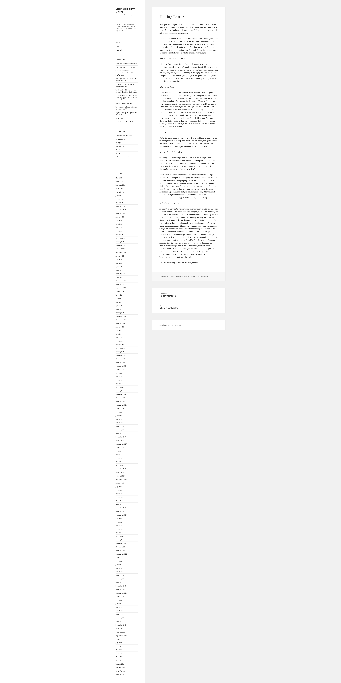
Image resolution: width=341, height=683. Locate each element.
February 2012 (120, 660)
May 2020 (119, 338)
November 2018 (121, 398)
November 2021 (121, 281)
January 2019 (120, 391)
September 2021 (121, 288)
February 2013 (120, 618)
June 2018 (119, 416)
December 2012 (121, 625)
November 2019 (121, 359)
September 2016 (121, 479)
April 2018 (119, 423)
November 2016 (121, 472)
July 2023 (119, 220)
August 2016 (120, 483)
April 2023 (119, 231)
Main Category (121, 146)
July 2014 (119, 561)
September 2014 (121, 554)
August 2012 (120, 639)
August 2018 (120, 409)
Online (118, 153)
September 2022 (121, 252)
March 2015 (120, 533)
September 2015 (121, 515)
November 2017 (121, 440)
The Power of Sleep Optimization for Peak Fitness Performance (126, 73)
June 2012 (119, 646)
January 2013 (120, 621)
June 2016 (119, 490)
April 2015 (119, 529)
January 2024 (120, 206)
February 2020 (120, 348)
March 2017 (120, 462)
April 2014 (119, 572)
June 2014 (119, 565)
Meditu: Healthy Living (125, 10)
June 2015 (119, 522)
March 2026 (120, 181)
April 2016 (119, 497)
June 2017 (119, 451)
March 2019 (120, 384)
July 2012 (119, 643)
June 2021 (119, 299)
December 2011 (121, 668)
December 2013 (121, 586)
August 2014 (120, 558)
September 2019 (121, 366)
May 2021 (119, 302)
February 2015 (120, 536)
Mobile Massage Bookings (124, 103)
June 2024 (119, 196)
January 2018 (120, 433)
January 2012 (120, 664)
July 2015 (119, 519)
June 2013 (119, 604)
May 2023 (119, 228)
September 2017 (121, 444)
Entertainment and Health (124, 136)
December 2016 (121, 469)
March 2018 (120, 426)
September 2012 (121, 636)
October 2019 (120, 362)
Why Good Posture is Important (126, 64)
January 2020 (120, 352)
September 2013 (121, 593)
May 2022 (119, 263)
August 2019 (120, 370)
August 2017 (120, 448)
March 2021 (120, 309)
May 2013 (119, 607)
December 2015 (121, 508)
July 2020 (119, 330)
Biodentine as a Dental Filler (125, 122)
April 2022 (119, 267)
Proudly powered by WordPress (170, 325)
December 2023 (121, 210)
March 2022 (120, 270)
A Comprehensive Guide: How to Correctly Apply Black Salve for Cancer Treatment (126, 98)
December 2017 (121, 437)
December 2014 (121, 543)
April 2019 (119, 380)
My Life (118, 150)
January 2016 (120, 504)
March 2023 (120, 235)
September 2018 (121, 405)
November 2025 (121, 189)
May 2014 (119, 568)
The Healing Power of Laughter (126, 67)
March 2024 (120, 203)
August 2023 (120, 217)
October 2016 (120, 476)
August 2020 (120, 327)
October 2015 (120, 511)
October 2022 (120, 249)
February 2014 (120, 579)
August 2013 (120, 597)
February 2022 (120, 274)
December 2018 (121, 394)
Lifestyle (118, 143)
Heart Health (120, 118)
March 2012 (120, 657)
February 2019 (120, 387)
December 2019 (121, 355)
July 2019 (119, 373)
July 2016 (119, 487)
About (118, 46)
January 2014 (120, 582)
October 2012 (120, 632)
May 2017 (119, 455)
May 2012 (119, 650)
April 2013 (119, 611)
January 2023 (120, 242)
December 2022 (121, 245)
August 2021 (120, 291)
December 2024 (121, 192)
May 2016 (119, 494)
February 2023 (120, 238)
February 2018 (120, 430)
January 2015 (120, 540)
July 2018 (119, 412)
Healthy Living (121, 139)
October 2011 (120, 675)
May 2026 (119, 178)
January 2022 (120, 277)
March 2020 (120, 345)
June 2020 (119, 334)
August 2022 (120, 256)
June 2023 (119, 224)
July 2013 (119, 600)
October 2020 (120, 323)
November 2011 (121, 671)
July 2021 (119, 295)
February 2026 (120, 185)
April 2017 (119, 458)
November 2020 (121, 320)
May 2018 (119, 419)
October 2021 (120, 284)
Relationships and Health (124, 157)
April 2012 (119, 653)
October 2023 (120, 213)
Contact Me (119, 50)
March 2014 (120, 575)
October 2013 (120, 589)
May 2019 (119, 377)
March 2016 (120, 501)
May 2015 (119, 526)
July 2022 (119, 260)
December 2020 (121, 316)
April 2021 (119, 306)
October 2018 (120, 401)
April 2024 (119, 199)
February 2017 (120, 465)
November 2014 (121, 547)
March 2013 (120, 614)
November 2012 (121, 629)
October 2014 (120, 550)
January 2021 (120, 313)
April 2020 (119, 341)
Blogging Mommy (183, 276)
